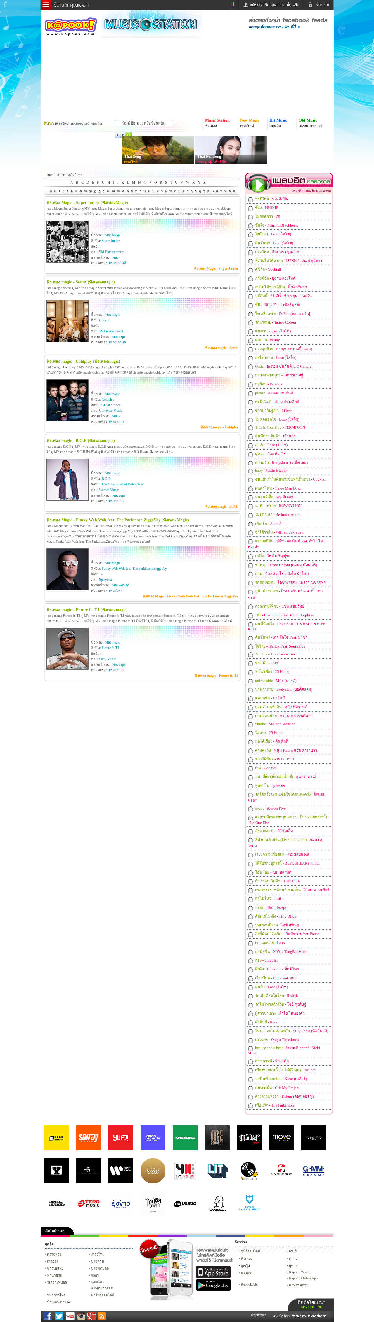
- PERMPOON (279, 427)
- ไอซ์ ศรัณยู (276, 925)
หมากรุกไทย (289, 1236)
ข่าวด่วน (97, 1261)
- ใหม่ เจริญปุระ (272, 556)
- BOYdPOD (274, 759)
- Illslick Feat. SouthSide (279, 646)
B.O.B (106, 479)
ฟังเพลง (246, 1258)
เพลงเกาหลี (117, 263)
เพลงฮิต (53, 1261)
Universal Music (110, 410)
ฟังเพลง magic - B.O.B (221, 506)
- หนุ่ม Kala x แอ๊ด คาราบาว (285, 750)
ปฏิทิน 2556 (113, 1236)
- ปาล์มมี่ (269, 698)
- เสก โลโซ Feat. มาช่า (280, 637)
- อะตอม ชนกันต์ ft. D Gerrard (283, 366)
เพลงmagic (112, 315)
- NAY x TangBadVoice (280, 951)
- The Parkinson (274, 1105)
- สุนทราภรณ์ (285, 776)
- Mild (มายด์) (275, 680)
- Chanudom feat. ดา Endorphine (284, 615)
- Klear (266, 1022)
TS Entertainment (111, 331)
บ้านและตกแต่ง (59, 1302)
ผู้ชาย (293, 1266)
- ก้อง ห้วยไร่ (270, 454)
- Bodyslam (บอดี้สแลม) (283, 349)
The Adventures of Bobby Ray (122, 484)
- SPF (266, 663)
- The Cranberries (274, 654)
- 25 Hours (271, 671)
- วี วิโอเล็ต (273, 831)
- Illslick (276, 995)
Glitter (318, 1236)
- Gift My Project (276, 1088)
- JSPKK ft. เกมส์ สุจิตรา (288, 260)
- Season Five (270, 808)
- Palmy (267, 340)
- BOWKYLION (278, 506)
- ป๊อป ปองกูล (270, 907)
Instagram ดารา (201, 1236)
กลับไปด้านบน (54, 1231)
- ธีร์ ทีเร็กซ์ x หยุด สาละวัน (283, 296)
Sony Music (107, 659)
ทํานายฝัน (54, 1275)
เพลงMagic (112, 235)
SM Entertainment (111, 252)
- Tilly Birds (277, 881)
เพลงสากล (116, 422)
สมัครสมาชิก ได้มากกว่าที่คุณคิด (274, 5)
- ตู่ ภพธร (269, 785)
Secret (106, 320)
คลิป (55, 1236)
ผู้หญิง (245, 1266)
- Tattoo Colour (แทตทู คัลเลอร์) (285, 565)
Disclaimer (258, 1315)
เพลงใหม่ (98, 1254)
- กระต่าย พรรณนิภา (282, 716)
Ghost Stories (110, 405)
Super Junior (111, 241)
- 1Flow (273, 410)
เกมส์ (293, 1251)
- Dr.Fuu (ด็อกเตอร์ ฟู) (282, 313)
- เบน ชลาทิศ (272, 872)
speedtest (97, 1281)
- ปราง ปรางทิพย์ (276, 401)
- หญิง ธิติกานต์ (280, 707)
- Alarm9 (268, 523)
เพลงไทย (131, 162)
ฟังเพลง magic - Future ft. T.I (216, 676)
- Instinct (285, 1070)
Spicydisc (105, 580)
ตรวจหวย (54, 1254)
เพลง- (115, 257)
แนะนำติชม (282, 1316)
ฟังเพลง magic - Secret (221, 348)
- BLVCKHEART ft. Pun (287, 863)
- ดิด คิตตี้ (271, 741)
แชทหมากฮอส (259, 1236)
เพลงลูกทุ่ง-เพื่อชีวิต (211, 162)
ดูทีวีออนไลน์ (250, 1251)
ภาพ (84, 1236)
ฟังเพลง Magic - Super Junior (216, 268)
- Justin (268, 898)
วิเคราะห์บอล (57, 1282)
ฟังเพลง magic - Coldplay (219, 427)
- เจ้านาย (275, 436)
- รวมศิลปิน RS (281, 854)
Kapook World (299, 1272)
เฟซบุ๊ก (142, 1236)
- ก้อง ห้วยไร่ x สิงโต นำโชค (281, 573)
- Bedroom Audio (277, 514)
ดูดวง (293, 1258)
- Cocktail (267, 269)
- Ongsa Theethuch (276, 1039)
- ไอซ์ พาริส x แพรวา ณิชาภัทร (290, 582)
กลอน (230, 1236)
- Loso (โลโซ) (272, 234)
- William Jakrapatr (279, 532)
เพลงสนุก (118, 337)
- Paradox (268, 384)
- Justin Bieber (270, 470)
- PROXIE (266, 208)
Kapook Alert (250, 1284)
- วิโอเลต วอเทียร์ (291, 890)
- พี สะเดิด (271, 1061)
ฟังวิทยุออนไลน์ (102, 1295)
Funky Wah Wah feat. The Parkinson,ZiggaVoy (134, 569)
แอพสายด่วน (299, 1285)
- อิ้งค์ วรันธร (280, 287)
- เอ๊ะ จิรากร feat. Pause (286, 934)
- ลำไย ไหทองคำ (279, 1013)
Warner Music (109, 490)
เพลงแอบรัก (120, 585)
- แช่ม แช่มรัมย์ (279, 606)
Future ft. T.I (110, 648)
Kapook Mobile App (303, 1278)
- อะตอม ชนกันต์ (273, 393)
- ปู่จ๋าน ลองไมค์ (275, 278)
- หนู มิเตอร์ (273, 497)
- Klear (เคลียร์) (280, 1078)
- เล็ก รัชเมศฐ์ (278, 375)
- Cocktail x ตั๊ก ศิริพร (276, 969)
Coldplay (108, 399)
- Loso (269, 943)
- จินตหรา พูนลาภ (276, 252)
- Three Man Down (278, 488)
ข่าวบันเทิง (55, 1268)
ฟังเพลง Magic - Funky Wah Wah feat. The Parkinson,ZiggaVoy (190, 596)
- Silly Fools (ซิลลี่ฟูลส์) (277, 304)
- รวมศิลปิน (271, 199)
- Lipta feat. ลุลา (275, 978)
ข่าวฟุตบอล (100, 1268)
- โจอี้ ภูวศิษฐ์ (280, 1004)
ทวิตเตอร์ (172, 1236)
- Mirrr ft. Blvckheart (276, 225)
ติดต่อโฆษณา (311, 1304)
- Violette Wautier (274, 724)
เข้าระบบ (322, 5)
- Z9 (267, 216)
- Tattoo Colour (275, 322)
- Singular (266, 960)
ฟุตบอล (246, 1273)
